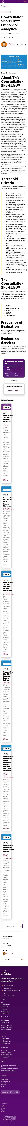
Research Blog (4, 1050)
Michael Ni (10, 43)
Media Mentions (7, 1032)
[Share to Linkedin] (7, 37)
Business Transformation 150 (8, 1094)
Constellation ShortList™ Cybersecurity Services (8, 848)
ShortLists (3, 1051)
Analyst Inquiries (5, 1064)
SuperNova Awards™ (6, 1096)
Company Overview (8, 1029)
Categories (6, 1003)
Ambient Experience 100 (7, 1098)
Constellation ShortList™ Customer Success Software (8, 676)
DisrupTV (3, 1080)
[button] (2, 37)
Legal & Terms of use (9, 1039)
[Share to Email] (10, 37)
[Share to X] (4, 37)
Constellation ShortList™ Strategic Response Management (8, 502)
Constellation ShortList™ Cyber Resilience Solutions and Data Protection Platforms (8, 763)
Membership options (11, 368)
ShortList (6, 12)
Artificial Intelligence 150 (7, 1099)
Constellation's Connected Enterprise (10, 1109)
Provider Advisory (5, 1066)
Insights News (4, 1123)
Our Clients (6, 1030)
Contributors (4, 1053)
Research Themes (5, 1055)
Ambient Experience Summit (8, 1115)
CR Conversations (5, 1087)
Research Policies (5, 1057)
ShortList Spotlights (6, 1085)
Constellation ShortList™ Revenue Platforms (8, 418)
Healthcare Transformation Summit (9, 1112)
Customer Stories (5, 1125)
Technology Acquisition (6, 1069)
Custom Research (5, 1067)
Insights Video (4, 1083)
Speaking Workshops (6, 1071)
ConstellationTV (5, 1082)
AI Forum (3, 1110)
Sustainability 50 (5, 1101)
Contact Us (6, 1035)
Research (6, 6)
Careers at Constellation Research (12, 1034)
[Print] (12, 37)
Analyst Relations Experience (8, 1114)
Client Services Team (9, 1037)
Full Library (4, 1046)
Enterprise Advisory (6, 1073)
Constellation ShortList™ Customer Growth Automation (8, 586)
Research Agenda (5, 1048)
